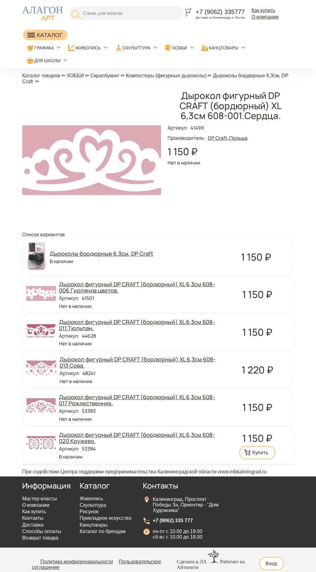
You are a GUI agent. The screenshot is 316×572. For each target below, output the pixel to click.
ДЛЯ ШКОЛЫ (47, 60)
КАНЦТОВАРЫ (223, 47)
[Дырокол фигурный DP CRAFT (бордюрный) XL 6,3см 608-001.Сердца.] (91, 227)
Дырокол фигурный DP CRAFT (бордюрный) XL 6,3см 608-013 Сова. (138, 362)
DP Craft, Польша (227, 137)
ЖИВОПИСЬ (88, 47)
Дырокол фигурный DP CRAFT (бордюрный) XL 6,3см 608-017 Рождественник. (137, 400)
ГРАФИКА (44, 47)
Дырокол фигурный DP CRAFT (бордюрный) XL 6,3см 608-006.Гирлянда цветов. (137, 287)
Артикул (178, 127)
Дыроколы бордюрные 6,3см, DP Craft (101, 253)
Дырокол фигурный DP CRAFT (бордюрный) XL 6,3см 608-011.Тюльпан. (137, 325)
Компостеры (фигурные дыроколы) (166, 75)
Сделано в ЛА (192, 561)
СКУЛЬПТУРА (136, 47)
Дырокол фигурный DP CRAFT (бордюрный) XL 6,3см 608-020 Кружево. (137, 438)
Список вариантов (43, 234)
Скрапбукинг (104, 75)
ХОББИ (179, 47)
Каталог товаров (41, 75)
